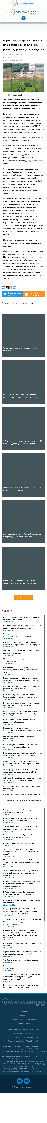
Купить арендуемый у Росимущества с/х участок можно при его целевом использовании (22, 754)
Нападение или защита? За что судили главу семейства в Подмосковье (20, 811)
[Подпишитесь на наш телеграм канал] (13, 296)
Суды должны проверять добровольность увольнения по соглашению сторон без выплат (21, 762)
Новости (23, 1015)
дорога (19, 303)
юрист (32, 303)
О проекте (23, 1011)
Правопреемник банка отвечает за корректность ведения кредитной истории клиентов (22, 626)
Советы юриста (23, 1023)
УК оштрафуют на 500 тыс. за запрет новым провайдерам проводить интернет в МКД (20, 770)
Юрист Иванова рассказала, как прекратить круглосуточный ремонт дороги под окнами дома (23, 45)
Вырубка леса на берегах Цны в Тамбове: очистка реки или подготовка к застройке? (22, 836)
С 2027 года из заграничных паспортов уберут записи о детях (21, 787)
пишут (10, 114)
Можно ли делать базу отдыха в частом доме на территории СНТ (22, 660)
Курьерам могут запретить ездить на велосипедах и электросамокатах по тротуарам (22, 729)
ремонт (10, 303)
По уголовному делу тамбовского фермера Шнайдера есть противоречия (20, 819)
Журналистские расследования (23, 1019)
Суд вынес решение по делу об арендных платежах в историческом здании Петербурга (21, 643)
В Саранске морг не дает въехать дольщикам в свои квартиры (21, 901)
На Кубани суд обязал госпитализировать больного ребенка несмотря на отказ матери (21, 695)
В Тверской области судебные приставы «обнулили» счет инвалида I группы (19, 893)
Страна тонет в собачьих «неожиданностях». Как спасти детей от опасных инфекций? (22, 952)
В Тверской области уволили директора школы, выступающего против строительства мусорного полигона (22, 883)
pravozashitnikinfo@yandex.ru (26, 1037)
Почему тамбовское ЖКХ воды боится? (19, 843)
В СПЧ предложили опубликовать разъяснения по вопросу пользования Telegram (22, 745)
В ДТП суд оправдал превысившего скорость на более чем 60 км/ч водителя (22, 618)
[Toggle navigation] (5, 27)
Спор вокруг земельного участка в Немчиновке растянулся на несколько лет (22, 687)
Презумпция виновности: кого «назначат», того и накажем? (22, 944)
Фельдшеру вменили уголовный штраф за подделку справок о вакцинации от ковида (20, 712)
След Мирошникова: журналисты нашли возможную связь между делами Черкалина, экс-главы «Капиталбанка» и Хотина (21, 911)
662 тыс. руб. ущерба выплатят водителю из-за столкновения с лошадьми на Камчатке (22, 779)
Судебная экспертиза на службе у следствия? (21, 960)
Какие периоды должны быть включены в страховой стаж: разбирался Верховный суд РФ (22, 679)
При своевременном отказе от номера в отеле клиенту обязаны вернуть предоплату (21, 704)
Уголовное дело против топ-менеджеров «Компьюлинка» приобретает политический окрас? (20, 851)
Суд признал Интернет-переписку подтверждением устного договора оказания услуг (21, 669)
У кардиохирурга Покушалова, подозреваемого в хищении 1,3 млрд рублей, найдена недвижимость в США (22, 976)
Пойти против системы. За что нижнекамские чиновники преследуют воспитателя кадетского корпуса (22, 987)
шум (25, 303)
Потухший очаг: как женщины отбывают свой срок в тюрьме (21, 967)
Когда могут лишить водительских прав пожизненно (19, 737)
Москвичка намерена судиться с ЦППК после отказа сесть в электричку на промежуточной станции (21, 862)
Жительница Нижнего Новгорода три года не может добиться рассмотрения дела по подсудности (21, 872)
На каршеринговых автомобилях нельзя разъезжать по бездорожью (19, 720)
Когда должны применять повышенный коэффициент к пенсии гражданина (19, 635)
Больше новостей (23, 598)
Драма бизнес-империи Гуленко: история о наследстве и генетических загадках (20, 827)
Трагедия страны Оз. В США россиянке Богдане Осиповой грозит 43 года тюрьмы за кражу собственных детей (22, 921)
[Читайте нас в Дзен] (34, 296)
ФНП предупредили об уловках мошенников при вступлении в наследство (22, 651)
